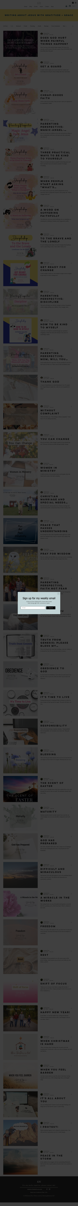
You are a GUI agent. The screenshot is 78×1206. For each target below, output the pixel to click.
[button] (58, 593)
